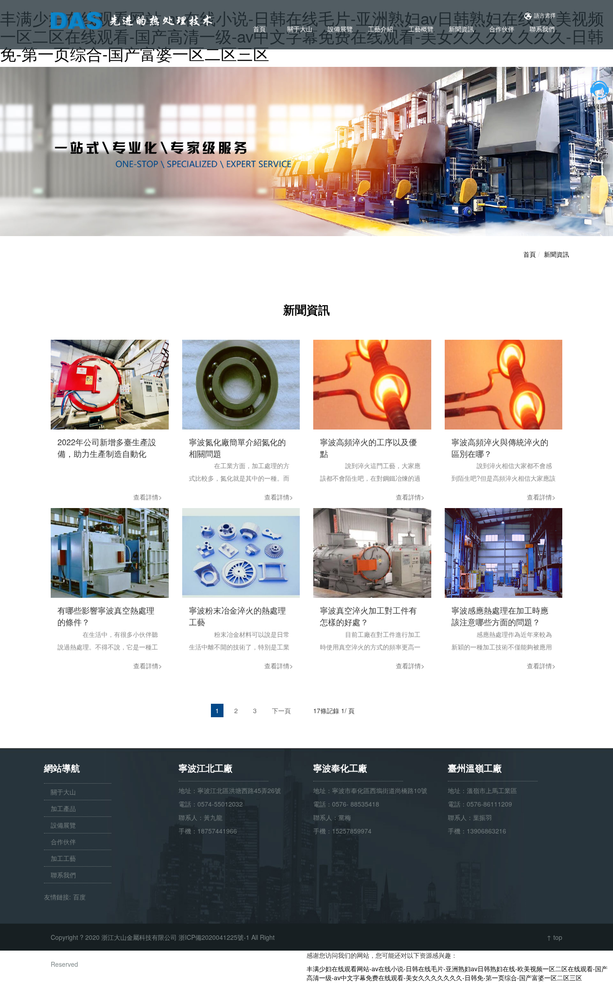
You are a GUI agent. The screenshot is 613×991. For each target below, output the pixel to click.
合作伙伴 (501, 28)
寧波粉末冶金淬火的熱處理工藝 (237, 616)
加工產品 (63, 808)
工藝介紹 (380, 28)
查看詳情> (147, 496)
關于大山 (299, 28)
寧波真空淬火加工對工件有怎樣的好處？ (368, 616)
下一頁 (281, 710)
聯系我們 (542, 28)
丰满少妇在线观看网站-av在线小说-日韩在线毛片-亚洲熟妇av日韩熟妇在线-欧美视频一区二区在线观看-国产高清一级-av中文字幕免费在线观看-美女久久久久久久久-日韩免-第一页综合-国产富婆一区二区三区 (457, 973)
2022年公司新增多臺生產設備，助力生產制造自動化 (106, 447)
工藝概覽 (420, 28)
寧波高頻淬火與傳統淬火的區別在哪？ (499, 447)
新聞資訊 (461, 28)
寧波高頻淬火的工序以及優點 (368, 447)
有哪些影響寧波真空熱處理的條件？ (105, 616)
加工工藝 (63, 858)
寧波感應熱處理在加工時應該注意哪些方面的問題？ (499, 616)
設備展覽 (340, 28)
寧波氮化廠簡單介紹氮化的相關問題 (237, 447)
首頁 (259, 28)
